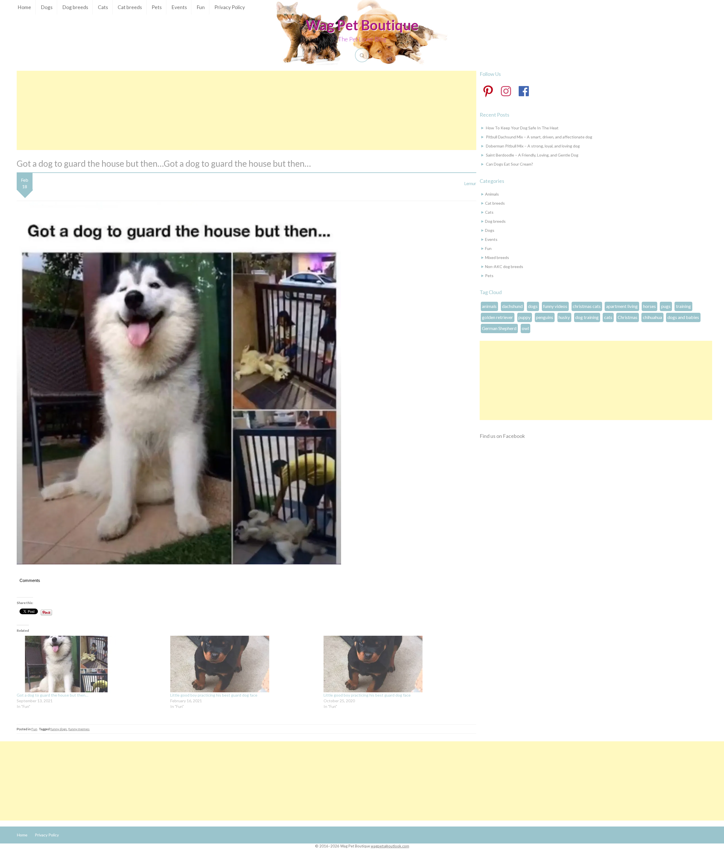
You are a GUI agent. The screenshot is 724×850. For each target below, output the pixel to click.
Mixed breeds (497, 257)
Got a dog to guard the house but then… (52, 695)
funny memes (79, 729)
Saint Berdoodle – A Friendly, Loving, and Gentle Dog (532, 155)
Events (179, 7)
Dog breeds (75, 7)
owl (525, 328)
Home (24, 7)
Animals (492, 194)
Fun (201, 7)
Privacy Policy (229, 7)
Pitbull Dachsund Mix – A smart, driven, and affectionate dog (539, 136)
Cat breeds (130, 7)
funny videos (555, 306)
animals (489, 306)
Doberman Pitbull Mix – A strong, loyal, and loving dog (533, 146)
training (683, 306)
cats (608, 317)
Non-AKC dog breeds (504, 266)
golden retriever (497, 317)
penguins (544, 317)
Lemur (470, 183)
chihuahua (652, 317)
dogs (533, 306)
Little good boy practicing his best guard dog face (213, 695)
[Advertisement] (246, 110)
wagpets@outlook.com (390, 846)
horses (649, 306)
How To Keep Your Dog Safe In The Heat (522, 127)
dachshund (512, 306)
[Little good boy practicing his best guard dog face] (244, 664)
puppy (524, 317)
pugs (666, 306)
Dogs (47, 7)
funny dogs (58, 729)
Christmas (627, 317)
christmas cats (587, 306)
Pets (157, 7)
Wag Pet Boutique (362, 25)
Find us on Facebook (502, 436)
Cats (103, 7)
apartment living (622, 306)
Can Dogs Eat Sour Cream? (509, 164)
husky (564, 317)
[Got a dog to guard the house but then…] (91, 664)
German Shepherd (499, 328)
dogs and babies (683, 317)
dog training (587, 317)
